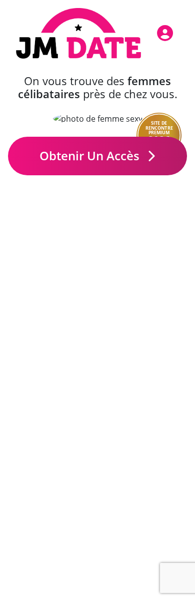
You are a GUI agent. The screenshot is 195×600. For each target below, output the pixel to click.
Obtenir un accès (91, 155)
